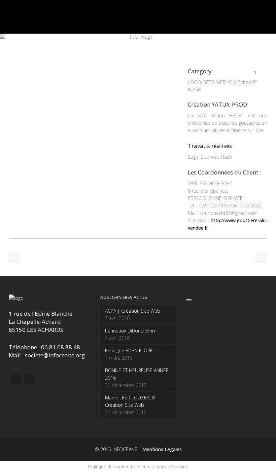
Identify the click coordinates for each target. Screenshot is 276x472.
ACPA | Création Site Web (132, 311)
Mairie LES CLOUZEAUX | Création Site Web (132, 401)
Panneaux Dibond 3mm (131, 330)
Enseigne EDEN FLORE (129, 350)
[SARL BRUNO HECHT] (9, 80)
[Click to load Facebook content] (189, 300)
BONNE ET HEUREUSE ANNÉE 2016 (137, 374)
